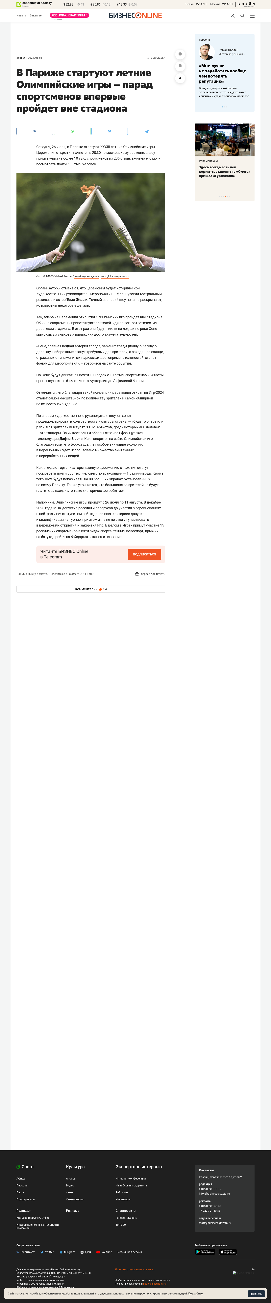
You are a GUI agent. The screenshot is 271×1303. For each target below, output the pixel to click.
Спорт (27, 1166)
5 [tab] (227, 196)
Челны (189, 4)
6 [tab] (229, 196)
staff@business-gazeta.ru (215, 1222)
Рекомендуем (208, 161)
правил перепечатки (154, 1283)
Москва (215, 4)
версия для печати (152, 573)
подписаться (144, 554)
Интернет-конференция (131, 1178)
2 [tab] (224, 106)
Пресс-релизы (25, 1199)
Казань (21, 15)
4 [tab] (225, 196)
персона (204, 39)
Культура (75, 1166)
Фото (69, 1192)
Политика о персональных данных (135, 1269)
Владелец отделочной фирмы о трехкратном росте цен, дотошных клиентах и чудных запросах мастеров (224, 92)
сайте (111, 363)
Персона (22, 1185)
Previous (201, 107)
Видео (70, 1185)
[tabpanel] (225, 71)
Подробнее (195, 1293)
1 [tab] (222, 106)
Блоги (20, 1192)
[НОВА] (69, 16)
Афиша (21, 1178)
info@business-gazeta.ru (214, 1193)
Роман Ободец (228, 50)
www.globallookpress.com (115, 276)
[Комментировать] (180, 54)
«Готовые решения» (232, 54)
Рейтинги (122, 1192)
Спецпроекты (126, 1211)
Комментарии (91, 589)
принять (256, 1293)
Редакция (23, 1211)
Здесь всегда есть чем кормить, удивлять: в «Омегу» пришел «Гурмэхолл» (224, 171)
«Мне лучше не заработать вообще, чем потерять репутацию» (223, 73)
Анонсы (71, 1178)
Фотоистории (75, 1199)
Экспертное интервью (139, 1166)
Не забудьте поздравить (131, 1185)
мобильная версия (129, 1252)
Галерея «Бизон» (126, 1217)
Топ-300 (121, 1224)
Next (250, 107)
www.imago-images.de (86, 276)
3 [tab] (226, 106)
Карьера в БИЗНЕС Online (32, 1217)
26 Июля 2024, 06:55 (29, 57)
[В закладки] (180, 66)
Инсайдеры (123, 1199)
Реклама (72, 1211)
